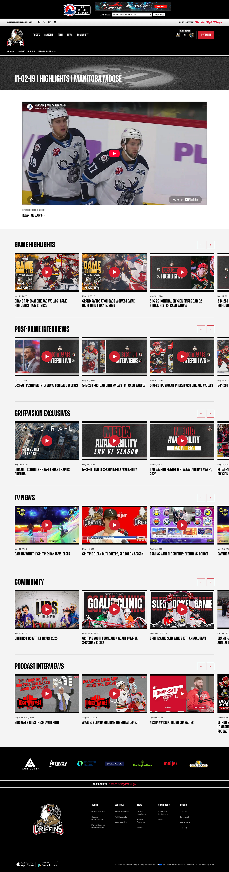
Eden (212, 864)
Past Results (121, 822)
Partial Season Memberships (98, 826)
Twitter (183, 812)
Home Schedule (122, 812)
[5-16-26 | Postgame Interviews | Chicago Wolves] (182, 356)
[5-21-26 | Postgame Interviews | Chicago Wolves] (47, 356)
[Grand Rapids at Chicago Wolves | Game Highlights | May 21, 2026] (47, 272)
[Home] (15, 37)
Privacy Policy (169, 864)
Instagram (185, 822)
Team (60, 34)
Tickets (36, 34)
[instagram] (50, 22)
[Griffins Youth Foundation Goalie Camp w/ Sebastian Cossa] (114, 609)
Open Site (159, 14)
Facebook (184, 817)
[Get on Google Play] (47, 864)
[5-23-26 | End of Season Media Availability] (114, 440)
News (69, 34)
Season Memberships (97, 818)
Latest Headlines (141, 813)
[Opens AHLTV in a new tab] (133, 6)
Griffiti (140, 828)
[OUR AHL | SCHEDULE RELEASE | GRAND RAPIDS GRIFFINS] (47, 440)
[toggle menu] (220, 35)
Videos (10, 51)
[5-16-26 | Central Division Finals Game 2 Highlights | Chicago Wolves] (182, 272)
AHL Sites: (105, 14)
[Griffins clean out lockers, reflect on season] (114, 525)
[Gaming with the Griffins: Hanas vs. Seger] (47, 525)
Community (82, 34)
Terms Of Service (186, 864)
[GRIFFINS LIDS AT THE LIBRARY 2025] (47, 609)
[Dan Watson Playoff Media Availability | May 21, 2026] (182, 440)
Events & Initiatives (163, 813)
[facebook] (39, 22)
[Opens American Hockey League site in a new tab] (76, 9)
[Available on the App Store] (25, 864)
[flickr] (55, 22)
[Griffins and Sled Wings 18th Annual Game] (182, 609)
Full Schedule (121, 817)
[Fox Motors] (114, 764)
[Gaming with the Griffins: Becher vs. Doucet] (182, 525)
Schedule (48, 34)
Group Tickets (98, 812)
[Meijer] (170, 763)
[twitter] (44, 22)
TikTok (183, 828)
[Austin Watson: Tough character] (182, 693)
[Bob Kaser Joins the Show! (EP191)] (47, 693)
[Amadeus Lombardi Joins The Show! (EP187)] (114, 693)
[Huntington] (142, 763)
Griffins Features (141, 820)
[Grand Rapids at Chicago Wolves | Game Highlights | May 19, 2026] (114, 272)
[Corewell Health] (86, 764)
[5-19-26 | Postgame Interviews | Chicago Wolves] (114, 356)
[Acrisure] (30, 763)
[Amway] (58, 763)
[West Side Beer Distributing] (198, 763)
